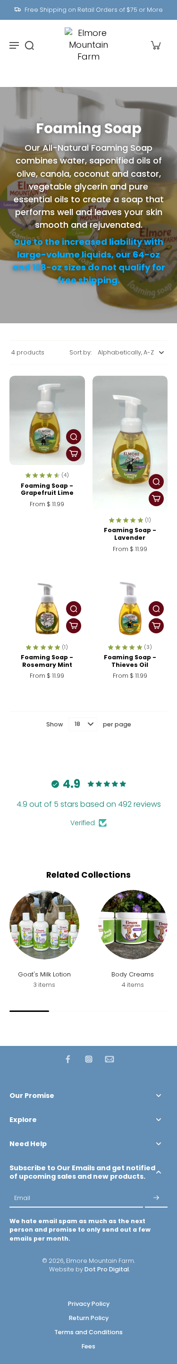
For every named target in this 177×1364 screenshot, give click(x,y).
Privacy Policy (89, 1304)
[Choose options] (73, 453)
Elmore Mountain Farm (100, 1261)
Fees (88, 1346)
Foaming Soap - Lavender (130, 534)
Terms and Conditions (88, 1332)
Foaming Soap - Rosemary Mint (47, 661)
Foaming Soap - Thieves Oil (130, 661)
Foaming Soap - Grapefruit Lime (47, 489)
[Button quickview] (73, 436)
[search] (29, 44)
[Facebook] (68, 1059)
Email (22, 1198)
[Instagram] (88, 1059)
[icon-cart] (155, 44)
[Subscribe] (156, 1198)
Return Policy (89, 1318)
